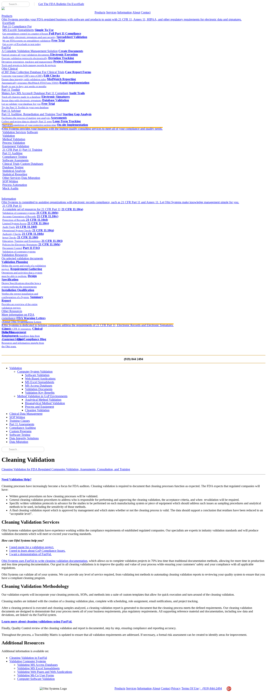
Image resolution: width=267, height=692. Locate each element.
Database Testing (12, 167)
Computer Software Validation (36, 678)
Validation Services (14, 132)
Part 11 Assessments (21, 424)
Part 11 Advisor (32, 112)
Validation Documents (38, 389)
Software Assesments (15, 160)
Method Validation (13, 139)
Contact (146, 12)
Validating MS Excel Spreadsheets (38, 668)
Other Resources (18, 314)
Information (124, 12)
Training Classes (19, 420)
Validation (15, 368)
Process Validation (13, 142)
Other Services (11, 177)
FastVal (30, 49)
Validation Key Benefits (40, 392)
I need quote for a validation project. (31, 547)
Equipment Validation (15, 146)
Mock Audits (10, 188)
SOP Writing (10, 181)
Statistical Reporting (14, 174)
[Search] (4, 4)
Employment (10, 335)
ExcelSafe (18, 26)
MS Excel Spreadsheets (39, 382)
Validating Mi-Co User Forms (35, 675)
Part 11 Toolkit (35, 91)
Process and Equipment (39, 406)
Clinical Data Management (25, 413)
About (136, 12)
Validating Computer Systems (27, 661)
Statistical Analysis (13, 170)
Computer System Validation (35, 371)
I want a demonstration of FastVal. (30, 554)
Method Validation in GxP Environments (42, 396)
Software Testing (19, 434)
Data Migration (30, 177)
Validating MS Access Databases (37, 664)
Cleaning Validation (37, 410)
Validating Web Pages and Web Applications (44, 671)
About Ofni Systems (88, 323)
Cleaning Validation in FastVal (28, 657)
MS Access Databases (38, 385)
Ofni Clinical (33, 70)
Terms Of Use (190, 688)
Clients (6, 328)
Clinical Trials (11, 163)
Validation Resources (22, 256)
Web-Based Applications (40, 378)
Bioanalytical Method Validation (45, 403)
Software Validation (37, 375)
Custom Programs (20, 431)
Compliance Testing (14, 156)
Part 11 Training (32, 149)
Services (111, 12)
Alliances (8, 332)
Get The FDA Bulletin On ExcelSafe (61, 4)
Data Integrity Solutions (24, 438)
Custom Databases (31, 163)
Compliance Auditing (22, 427)
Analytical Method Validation (43, 399)
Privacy (176, 688)
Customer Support (13, 339)
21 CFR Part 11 (12, 149)
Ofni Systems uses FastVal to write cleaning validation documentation (44, 560)
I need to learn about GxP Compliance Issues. (37, 550)
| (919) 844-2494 (211, 688)
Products (100, 12)
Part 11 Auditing (12, 153)
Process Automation (14, 185)
